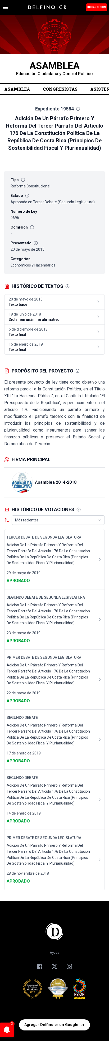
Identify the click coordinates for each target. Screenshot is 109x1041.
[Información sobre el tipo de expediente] (23, 180)
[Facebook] (40, 966)
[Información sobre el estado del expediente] (27, 195)
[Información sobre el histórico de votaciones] (78, 509)
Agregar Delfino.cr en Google (51, 1025)
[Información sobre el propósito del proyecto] (77, 371)
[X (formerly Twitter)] (54, 966)
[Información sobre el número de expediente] (78, 109)
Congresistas (60, 89)
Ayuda (54, 953)
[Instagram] (69, 966)
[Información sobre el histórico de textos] (67, 286)
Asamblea (17, 89)
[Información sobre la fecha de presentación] (36, 243)
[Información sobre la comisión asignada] (32, 227)
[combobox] (58, 520)
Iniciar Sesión (96, 7)
